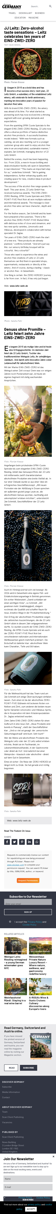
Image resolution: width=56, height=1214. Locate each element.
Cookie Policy (29, 924)
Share (7, 842)
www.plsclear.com (15, 865)
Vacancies (7, 1122)
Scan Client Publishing (13, 1117)
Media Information (11, 1092)
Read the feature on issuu (17, 831)
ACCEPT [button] (31, 1209)
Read (12, 1067)
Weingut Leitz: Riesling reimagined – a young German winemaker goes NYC (15, 962)
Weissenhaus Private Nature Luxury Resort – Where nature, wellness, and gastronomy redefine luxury (38, 965)
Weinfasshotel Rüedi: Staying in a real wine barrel (15, 1000)
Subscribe (28, 1067)
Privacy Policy (35, 921)
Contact (6, 1097)
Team (4, 1112)
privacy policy (34, 1204)
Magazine (33, 17)
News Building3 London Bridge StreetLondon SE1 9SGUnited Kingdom (13, 1147)
